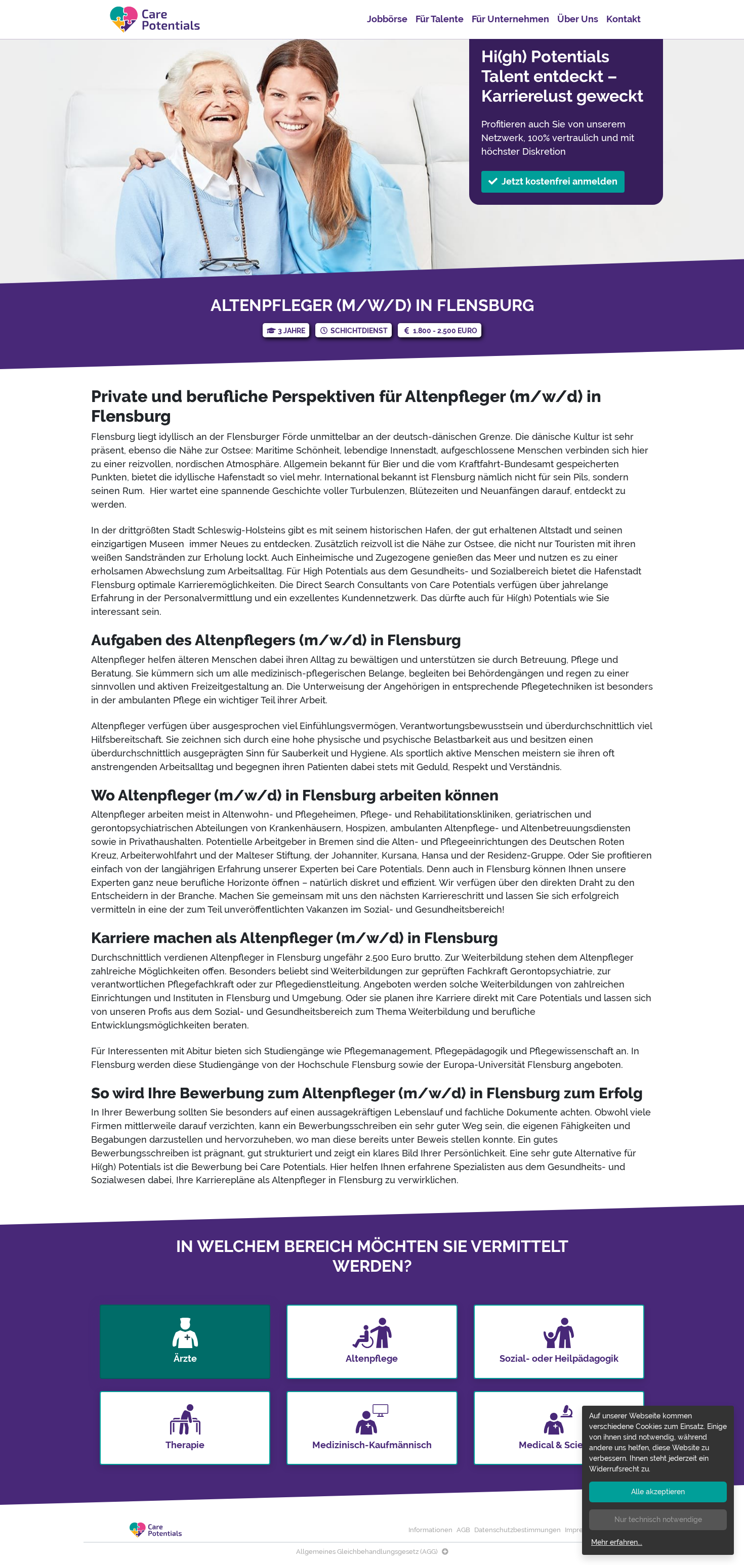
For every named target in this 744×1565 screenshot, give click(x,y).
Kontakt (623, 19)
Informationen (430, 1530)
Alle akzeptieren (658, 1492)
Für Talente (440, 19)
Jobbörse (387, 19)
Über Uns (577, 19)
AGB (463, 1530)
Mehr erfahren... (616, 1542)
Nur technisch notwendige (658, 1519)
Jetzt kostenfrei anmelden (559, 181)
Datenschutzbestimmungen (517, 1530)
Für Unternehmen (510, 19)
